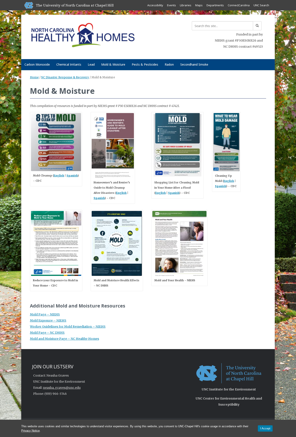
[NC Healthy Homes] (82, 36)
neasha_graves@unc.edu (62, 388)
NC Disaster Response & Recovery (65, 77)
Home (34, 77)
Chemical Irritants (68, 64)
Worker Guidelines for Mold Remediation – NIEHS (68, 327)
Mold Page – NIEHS (45, 314)
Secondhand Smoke (194, 64)
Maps (199, 5)
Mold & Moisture (113, 64)
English (59, 175)
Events (171, 5)
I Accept (265, 428)
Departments (215, 5)
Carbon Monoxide (37, 64)
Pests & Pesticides (145, 64)
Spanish (72, 175)
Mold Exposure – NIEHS (48, 320)
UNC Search (261, 5)
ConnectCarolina (239, 5)
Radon (169, 64)
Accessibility (155, 5)
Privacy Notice (30, 430)
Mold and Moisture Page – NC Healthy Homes (64, 339)
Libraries (185, 5)
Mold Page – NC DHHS (47, 333)
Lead (91, 64)
